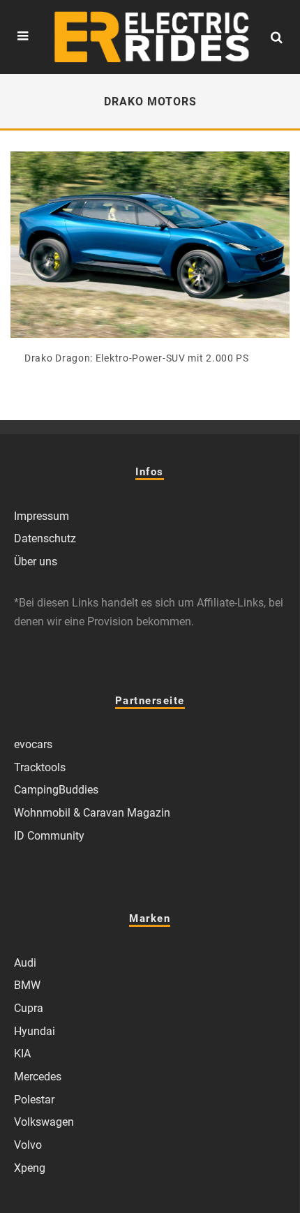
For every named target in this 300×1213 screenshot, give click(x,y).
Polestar (34, 1099)
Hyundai (34, 1031)
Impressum (41, 516)
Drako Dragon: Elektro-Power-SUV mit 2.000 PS (136, 358)
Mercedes (37, 1076)
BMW (27, 985)
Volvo (28, 1145)
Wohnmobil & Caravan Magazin (92, 812)
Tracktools (40, 767)
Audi (25, 962)
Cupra (28, 1008)
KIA (22, 1053)
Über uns (35, 561)
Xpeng (29, 1168)
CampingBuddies (56, 789)
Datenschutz (45, 538)
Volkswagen (44, 1122)
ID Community (49, 835)
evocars (33, 744)
